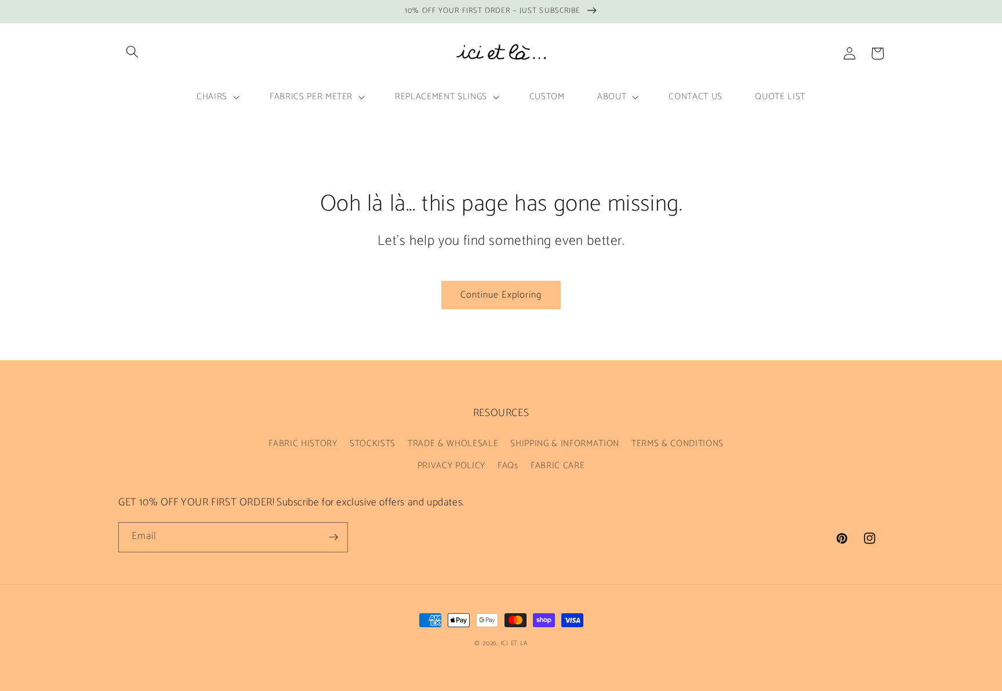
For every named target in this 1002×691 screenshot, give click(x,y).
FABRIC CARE (557, 465)
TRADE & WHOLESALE (453, 443)
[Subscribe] (333, 537)
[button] (132, 52)
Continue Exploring (501, 295)
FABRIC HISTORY (302, 443)
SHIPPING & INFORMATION (564, 443)
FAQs (508, 465)
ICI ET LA (514, 643)
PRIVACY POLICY (451, 465)
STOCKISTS (372, 443)
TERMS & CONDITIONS (677, 443)
